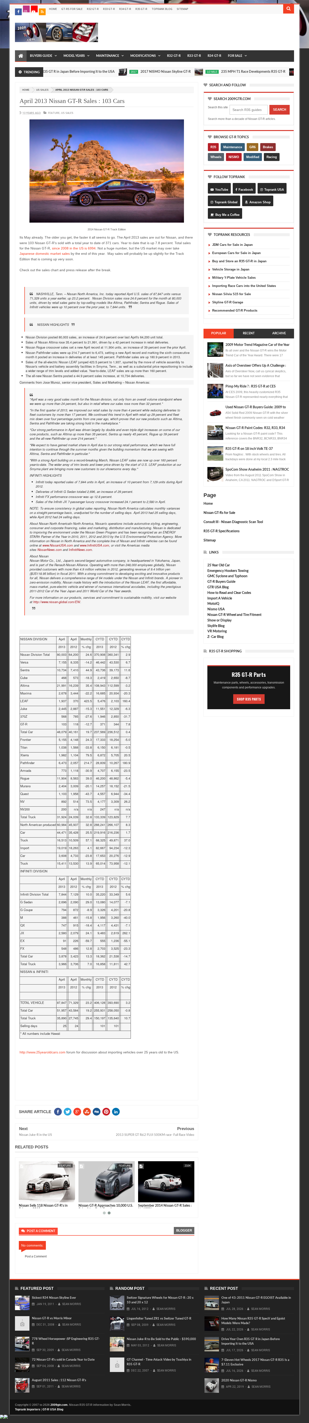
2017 (110, 71)
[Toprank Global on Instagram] (26, 9)
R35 (213, 147)
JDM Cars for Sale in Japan (232, 245)
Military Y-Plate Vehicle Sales (234, 277)
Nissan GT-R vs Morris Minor (52, 1318)
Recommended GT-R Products (234, 310)
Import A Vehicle (219, 598)
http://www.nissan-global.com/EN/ (56, 601)
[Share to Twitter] (29, 1198)
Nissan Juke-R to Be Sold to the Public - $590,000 (161, 1339)
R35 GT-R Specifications (221, 531)
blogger (184, 1230)
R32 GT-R (93, 9)
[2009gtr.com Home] (21, 56)
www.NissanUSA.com (57, 545)
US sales (42, 89)
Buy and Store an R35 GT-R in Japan (239, 261)
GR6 (252, 147)
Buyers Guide (41, 56)
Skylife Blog (216, 626)
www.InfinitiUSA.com (94, 545)
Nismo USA (216, 609)
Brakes (268, 147)
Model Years (74, 56)
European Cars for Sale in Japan (236, 253)
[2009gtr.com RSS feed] (42, 11)
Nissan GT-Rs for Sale (219, 513)
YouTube (221, 189)
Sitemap (182, 9)
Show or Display (219, 620)
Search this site (218, 107)
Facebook (246, 189)
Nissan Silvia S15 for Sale (231, 294)
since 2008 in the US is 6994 (74, 248)
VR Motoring (217, 631)
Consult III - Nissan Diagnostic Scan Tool (233, 522)
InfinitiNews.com (80, 549)
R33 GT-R (109, 9)
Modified (252, 157)
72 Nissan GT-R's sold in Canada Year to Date (63, 1359)
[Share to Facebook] (23, 1198)
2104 (187, 1165)
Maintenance (107, 56)
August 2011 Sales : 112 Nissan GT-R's (59, 1380)
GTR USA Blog (218, 587)
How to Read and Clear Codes (229, 593)
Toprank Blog (162, 9)
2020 (281, 71)
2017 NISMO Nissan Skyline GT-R (142, 71)
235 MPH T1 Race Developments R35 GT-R (230, 71)
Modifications (143, 56)
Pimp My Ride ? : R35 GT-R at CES (250, 386)
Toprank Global (226, 202)
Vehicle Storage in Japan (230, 269)
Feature (54, 113)
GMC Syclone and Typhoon (227, 576)
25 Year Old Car (218, 565)
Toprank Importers (27, 1409)
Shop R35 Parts (249, 699)
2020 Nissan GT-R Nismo (239, 1380)
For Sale (235, 56)
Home (53, 9)
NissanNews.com (49, 549)
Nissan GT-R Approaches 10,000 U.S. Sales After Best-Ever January (105, 1207)
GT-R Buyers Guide (221, 582)
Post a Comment (36, 1256)
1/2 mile (188, 71)
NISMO (234, 157)
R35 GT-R (141, 9)
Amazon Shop (260, 202)
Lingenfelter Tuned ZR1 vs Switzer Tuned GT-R (159, 1318)
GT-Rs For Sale (72, 9)
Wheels (216, 157)
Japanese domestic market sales (45, 253)
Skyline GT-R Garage (227, 302)
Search (279, 109)
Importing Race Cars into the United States (244, 286)
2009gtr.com (59, 1405)
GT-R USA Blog (52, 1409)
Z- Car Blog (215, 637)
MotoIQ (213, 604)
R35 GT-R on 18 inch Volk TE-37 (249, 449)
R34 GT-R (125, 9)
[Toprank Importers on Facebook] (18, 11)
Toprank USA (274, 189)
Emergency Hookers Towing (227, 571)
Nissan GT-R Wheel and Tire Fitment (234, 615)
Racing (272, 157)
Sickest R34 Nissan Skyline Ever (54, 1297)
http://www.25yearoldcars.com (42, 1052)
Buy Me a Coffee (227, 215)
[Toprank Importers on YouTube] (34, 9)
